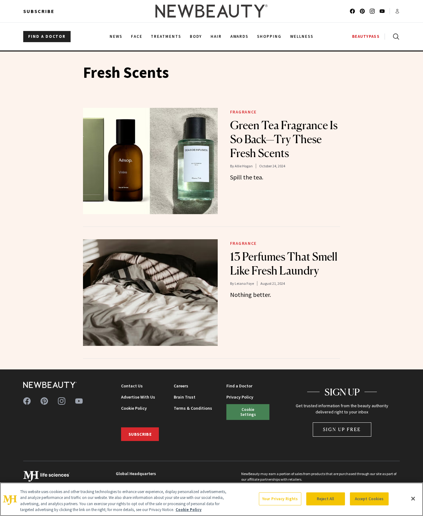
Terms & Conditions (193, 408)
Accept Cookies (369, 498)
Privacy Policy (239, 397)
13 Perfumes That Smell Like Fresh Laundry (284, 263)
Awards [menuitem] (239, 36)
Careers (181, 386)
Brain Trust (184, 397)
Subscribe (39, 11)
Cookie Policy (134, 408)
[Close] (413, 498)
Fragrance (243, 112)
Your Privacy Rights (280, 498)
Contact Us (132, 386)
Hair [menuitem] (216, 36)
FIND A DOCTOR (47, 36)
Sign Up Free (342, 429)
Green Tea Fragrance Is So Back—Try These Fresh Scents (284, 139)
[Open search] (395, 36)
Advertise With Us (138, 397)
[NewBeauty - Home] (211, 11)
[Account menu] (397, 11)
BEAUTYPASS (366, 36)
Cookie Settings (248, 412)
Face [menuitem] (136, 36)
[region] (211, 499)
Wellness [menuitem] (301, 36)
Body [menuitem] (196, 36)
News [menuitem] (116, 36)
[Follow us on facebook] (352, 11)
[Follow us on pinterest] (362, 11)
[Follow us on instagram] (372, 11)
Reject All (325, 498)
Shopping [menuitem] (269, 36)
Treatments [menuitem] (166, 36)
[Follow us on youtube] (382, 11)
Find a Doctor (239, 386)
